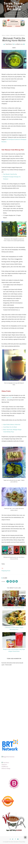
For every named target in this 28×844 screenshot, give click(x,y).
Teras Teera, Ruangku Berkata (14, 6)
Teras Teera (10, 841)
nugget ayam (9, 397)
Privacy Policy (22, 841)
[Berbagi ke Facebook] (7, 581)
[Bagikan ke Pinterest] (13, 581)
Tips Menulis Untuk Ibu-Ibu (10, 174)
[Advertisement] (14, 717)
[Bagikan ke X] (10, 581)
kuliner (14, 47)
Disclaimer (16, 841)
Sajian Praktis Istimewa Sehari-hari (11, 424)
